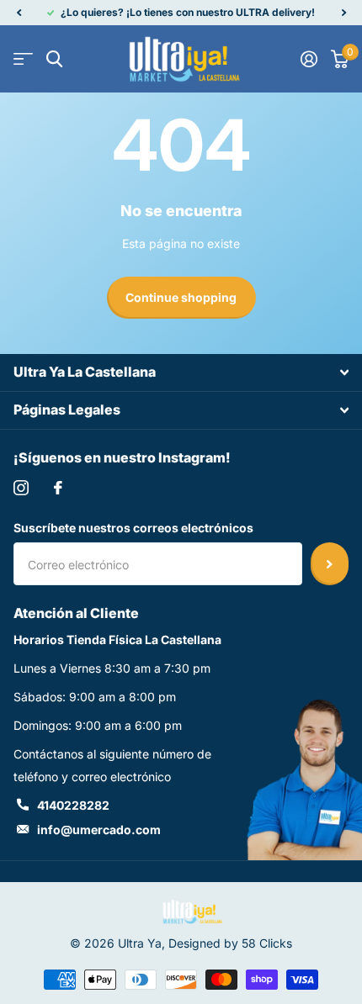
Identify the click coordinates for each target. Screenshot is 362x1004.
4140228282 (73, 805)
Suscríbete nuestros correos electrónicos (133, 527)
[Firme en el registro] (309, 59)
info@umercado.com (99, 829)
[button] (18, 12)
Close (181, 372)
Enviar (330, 563)
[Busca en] (54, 59)
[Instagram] (21, 487)
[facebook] (58, 487)
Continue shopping (181, 297)
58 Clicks (267, 943)
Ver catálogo (23, 59)
